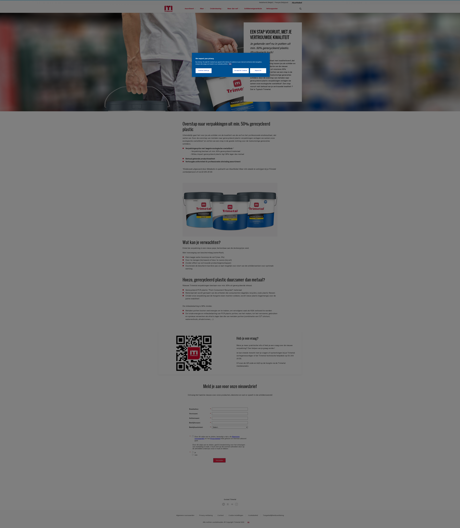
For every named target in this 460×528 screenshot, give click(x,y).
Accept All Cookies (240, 70)
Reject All (258, 70)
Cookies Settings (203, 70)
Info (230, 64)
